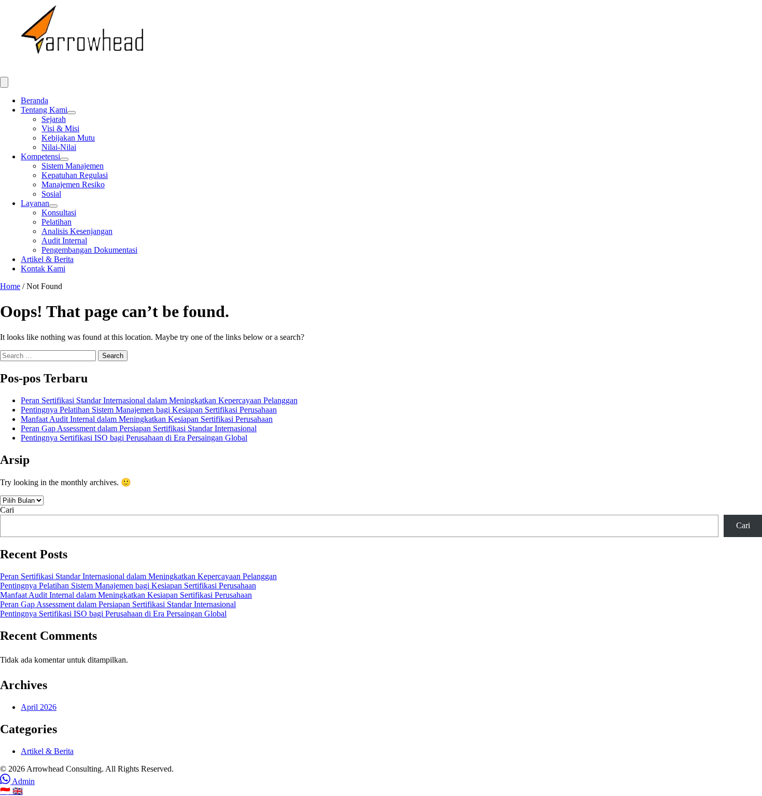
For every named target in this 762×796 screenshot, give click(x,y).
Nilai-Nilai (58, 147)
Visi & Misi (60, 128)
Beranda (34, 100)
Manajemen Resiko (73, 184)
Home (10, 286)
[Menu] (4, 82)
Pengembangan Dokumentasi (89, 249)
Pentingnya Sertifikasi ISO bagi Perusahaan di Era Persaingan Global (134, 437)
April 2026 (39, 707)
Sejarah (53, 119)
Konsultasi (58, 212)
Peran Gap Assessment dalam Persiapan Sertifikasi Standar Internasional (139, 428)
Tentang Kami (44, 109)
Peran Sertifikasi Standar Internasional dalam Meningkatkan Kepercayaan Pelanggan (159, 400)
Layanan (35, 203)
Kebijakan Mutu (68, 137)
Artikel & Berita (47, 259)
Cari (7, 509)
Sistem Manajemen (72, 165)
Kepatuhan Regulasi (74, 175)
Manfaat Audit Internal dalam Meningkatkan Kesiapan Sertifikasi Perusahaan (147, 419)
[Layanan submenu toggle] (53, 206)
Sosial (51, 193)
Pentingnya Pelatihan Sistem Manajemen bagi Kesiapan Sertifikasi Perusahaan (149, 409)
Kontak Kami (43, 268)
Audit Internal (64, 240)
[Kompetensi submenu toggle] (64, 159)
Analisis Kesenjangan (76, 231)
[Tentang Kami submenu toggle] (71, 112)
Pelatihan (56, 221)
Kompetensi (40, 156)
